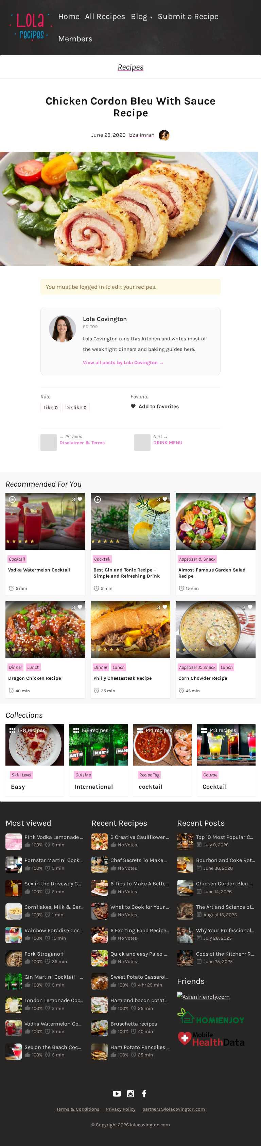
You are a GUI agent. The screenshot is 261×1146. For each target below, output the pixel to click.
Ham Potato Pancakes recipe (140, 1047)
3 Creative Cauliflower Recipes (140, 837)
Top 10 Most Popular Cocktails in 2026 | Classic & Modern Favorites (226, 837)
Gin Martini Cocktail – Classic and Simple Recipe (54, 977)
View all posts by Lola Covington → (123, 362)
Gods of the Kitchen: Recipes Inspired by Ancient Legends (226, 954)
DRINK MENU (167, 443)
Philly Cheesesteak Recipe (122, 678)
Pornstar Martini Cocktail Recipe (54, 860)
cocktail (150, 786)
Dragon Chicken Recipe (34, 678)
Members (75, 38)
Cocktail (17, 559)
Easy (18, 786)
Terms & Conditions (77, 1109)
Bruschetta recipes (133, 1023)
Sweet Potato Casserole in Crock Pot (140, 977)
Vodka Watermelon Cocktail (39, 570)
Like (51, 407)
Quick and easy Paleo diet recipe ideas (140, 954)
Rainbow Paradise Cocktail (54, 930)
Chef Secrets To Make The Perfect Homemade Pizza (140, 860)
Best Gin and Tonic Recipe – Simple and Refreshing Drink (126, 573)
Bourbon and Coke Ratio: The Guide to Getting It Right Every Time (226, 860)
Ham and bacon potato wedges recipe (140, 1000)
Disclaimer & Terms (82, 443)
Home (69, 16)
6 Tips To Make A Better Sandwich (140, 883)
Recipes (130, 67)
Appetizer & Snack (197, 559)
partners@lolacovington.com (173, 1109)
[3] (45, 545)
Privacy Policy (121, 1109)
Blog (139, 16)
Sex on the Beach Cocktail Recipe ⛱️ (54, 1047)
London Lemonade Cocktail (54, 1000)
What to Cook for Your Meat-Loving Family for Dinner (140, 907)
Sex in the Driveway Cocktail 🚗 (54, 883)
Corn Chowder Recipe (202, 678)
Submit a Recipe (188, 16)
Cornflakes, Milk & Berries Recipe (54, 907)
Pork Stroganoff (44, 954)
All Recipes (105, 16)
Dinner (15, 667)
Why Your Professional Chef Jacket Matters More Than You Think (226, 930)
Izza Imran (141, 134)
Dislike (76, 407)
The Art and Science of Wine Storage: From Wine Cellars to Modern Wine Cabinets (226, 907)
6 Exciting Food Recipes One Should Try (140, 930)
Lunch (33, 667)
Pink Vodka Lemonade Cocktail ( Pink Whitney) (54, 837)
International (94, 786)
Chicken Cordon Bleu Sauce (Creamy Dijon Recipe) (226, 883)
